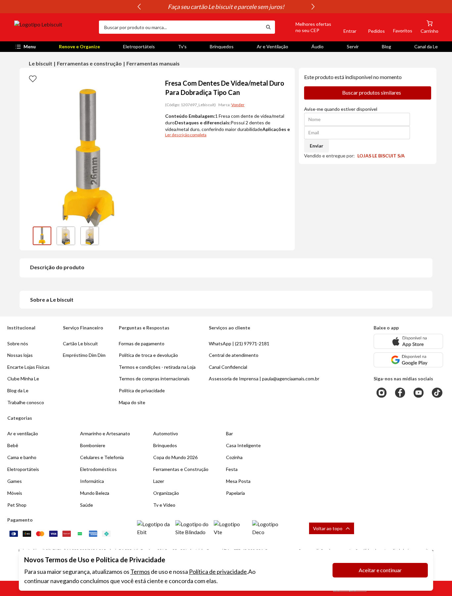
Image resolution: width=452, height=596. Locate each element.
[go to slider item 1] (66, 236)
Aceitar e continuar (380, 570)
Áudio (317, 46)
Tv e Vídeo (164, 505)
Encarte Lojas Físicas (28, 367)
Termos (140, 571)
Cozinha (234, 457)
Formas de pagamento (141, 343)
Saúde (86, 505)
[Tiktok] (437, 393)
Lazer (158, 481)
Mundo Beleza (94, 493)
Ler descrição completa (185, 134)
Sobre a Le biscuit (51, 299)
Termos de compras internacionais (154, 378)
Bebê (12, 445)
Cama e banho (21, 457)
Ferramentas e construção (89, 63)
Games (14, 481)
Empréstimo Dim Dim (84, 355)
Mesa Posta (238, 481)
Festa (232, 469)
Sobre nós (17, 343)
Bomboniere (92, 445)
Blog (386, 46)
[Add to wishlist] (32, 78)
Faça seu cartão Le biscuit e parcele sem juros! (226, 6)
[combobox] (180, 27)
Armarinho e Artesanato (105, 433)
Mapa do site (132, 402)
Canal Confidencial (228, 367)
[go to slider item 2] (89, 236)
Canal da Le (426, 46)
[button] (305, 27)
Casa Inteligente (243, 445)
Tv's (182, 46)
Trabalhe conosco (25, 402)
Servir (353, 46)
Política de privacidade (218, 571)
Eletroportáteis (139, 46)
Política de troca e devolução (148, 355)
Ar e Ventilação (272, 46)
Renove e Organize (79, 46)
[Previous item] (139, 7)
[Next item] (313, 7)
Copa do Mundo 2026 (175, 457)
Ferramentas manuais (153, 63)
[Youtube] (419, 393)
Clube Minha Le (23, 378)
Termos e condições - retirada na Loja (157, 367)
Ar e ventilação (22, 433)
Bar (229, 433)
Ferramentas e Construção (180, 469)
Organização (166, 493)
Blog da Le (17, 390)
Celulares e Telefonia (102, 457)
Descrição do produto (57, 267)
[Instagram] (381, 393)
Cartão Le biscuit (80, 343)
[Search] (268, 27)
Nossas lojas (20, 355)
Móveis (14, 493)
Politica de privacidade (142, 390)
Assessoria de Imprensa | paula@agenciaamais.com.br (264, 378)
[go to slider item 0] (42, 236)
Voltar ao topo (327, 528)
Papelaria (235, 493)
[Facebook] (400, 393)
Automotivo (165, 433)
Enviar (316, 146)
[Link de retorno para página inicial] (54, 27)
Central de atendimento (233, 355)
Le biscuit (40, 63)
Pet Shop (16, 505)
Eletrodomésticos (98, 469)
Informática (92, 481)
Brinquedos (222, 46)
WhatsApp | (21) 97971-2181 (239, 343)
